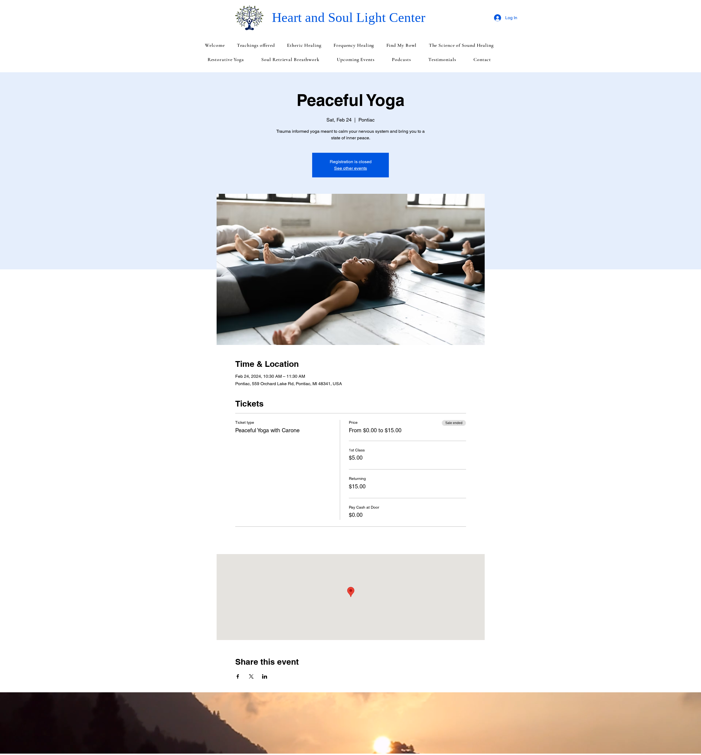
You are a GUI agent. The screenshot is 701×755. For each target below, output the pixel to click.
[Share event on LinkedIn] (264, 676)
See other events (350, 168)
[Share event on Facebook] (237, 676)
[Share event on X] (251, 676)
